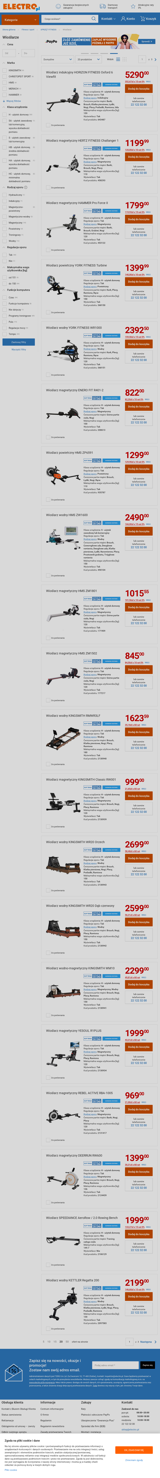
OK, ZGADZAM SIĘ (134, 1450)
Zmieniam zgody (134, 1460)
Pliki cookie (11, 1469)
